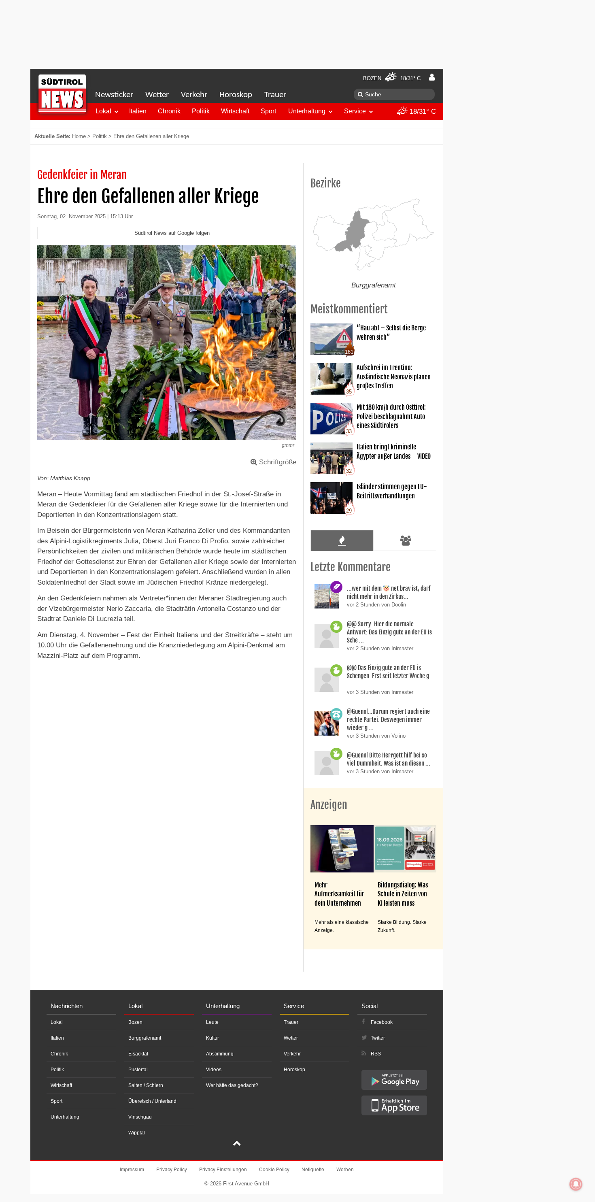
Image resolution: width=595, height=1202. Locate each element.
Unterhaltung (306, 111)
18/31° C (422, 111)
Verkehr (194, 95)
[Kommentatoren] (406, 540)
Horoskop (235, 95)
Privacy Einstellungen (223, 1169)
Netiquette (313, 1169)
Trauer (275, 95)
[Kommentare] (341, 540)
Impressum (132, 1169)
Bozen (135, 1022)
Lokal (103, 111)
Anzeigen (328, 804)
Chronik (169, 111)
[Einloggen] (432, 77)
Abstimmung (220, 1054)
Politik (201, 111)
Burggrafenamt (144, 1038)
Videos (213, 1069)
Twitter (378, 1038)
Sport (268, 111)
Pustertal (138, 1069)
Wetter (157, 95)
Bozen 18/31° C (392, 78)
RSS (376, 1054)
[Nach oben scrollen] (237, 1144)
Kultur (212, 1038)
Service (355, 111)
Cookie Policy (274, 1169)
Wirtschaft (235, 111)
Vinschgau (140, 1117)
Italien (138, 111)
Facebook (382, 1022)
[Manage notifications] (576, 1184)
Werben (345, 1169)
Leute (212, 1022)
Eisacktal (138, 1054)
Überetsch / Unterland (152, 1101)
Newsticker (114, 95)
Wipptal (136, 1133)
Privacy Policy (171, 1169)
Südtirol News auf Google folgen (172, 233)
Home (79, 136)
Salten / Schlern (145, 1085)
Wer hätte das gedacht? (232, 1085)
